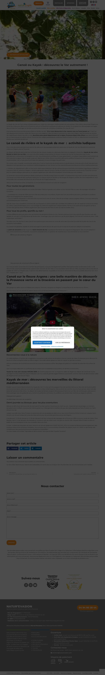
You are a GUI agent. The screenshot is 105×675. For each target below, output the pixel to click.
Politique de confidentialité (57, 346)
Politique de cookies (45, 346)
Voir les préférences (62, 342)
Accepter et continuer (42, 342)
